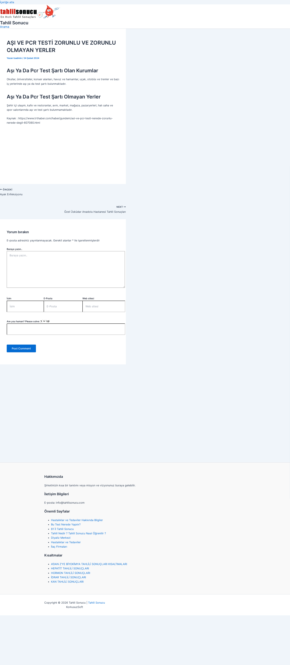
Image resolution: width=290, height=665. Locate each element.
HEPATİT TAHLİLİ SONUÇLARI (70, 568)
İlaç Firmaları (59, 546)
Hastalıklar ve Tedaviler (66, 542)
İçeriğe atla (7, 2)
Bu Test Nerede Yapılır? (66, 524)
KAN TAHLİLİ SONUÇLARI (67, 581)
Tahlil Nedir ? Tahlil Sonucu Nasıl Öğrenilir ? (78, 533)
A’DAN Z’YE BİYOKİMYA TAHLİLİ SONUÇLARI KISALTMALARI (89, 564)
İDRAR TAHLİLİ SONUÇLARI (68, 577)
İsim (9, 298)
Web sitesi (88, 298)
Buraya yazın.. (14, 249)
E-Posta (48, 298)
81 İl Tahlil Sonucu (62, 529)
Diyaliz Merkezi (60, 537)
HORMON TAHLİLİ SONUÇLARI (70, 573)
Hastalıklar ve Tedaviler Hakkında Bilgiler (77, 520)
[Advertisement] (63, 152)
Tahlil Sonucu (14, 22)
